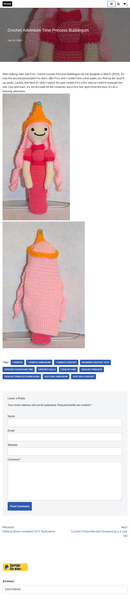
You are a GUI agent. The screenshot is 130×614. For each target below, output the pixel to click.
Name (11, 416)
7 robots (17, 362)
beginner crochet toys (95, 362)
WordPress (32, 610)
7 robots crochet (66, 362)
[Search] (118, 4)
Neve (6, 610)
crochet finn (68, 369)
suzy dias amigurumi (56, 376)
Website (12, 445)
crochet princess (91, 369)
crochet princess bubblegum (21, 376)
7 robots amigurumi (39, 362)
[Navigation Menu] (111, 4)
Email (11, 430)
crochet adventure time (18, 369)
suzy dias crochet (83, 376)
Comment (14, 459)
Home (7, 3)
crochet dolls (47, 369)
